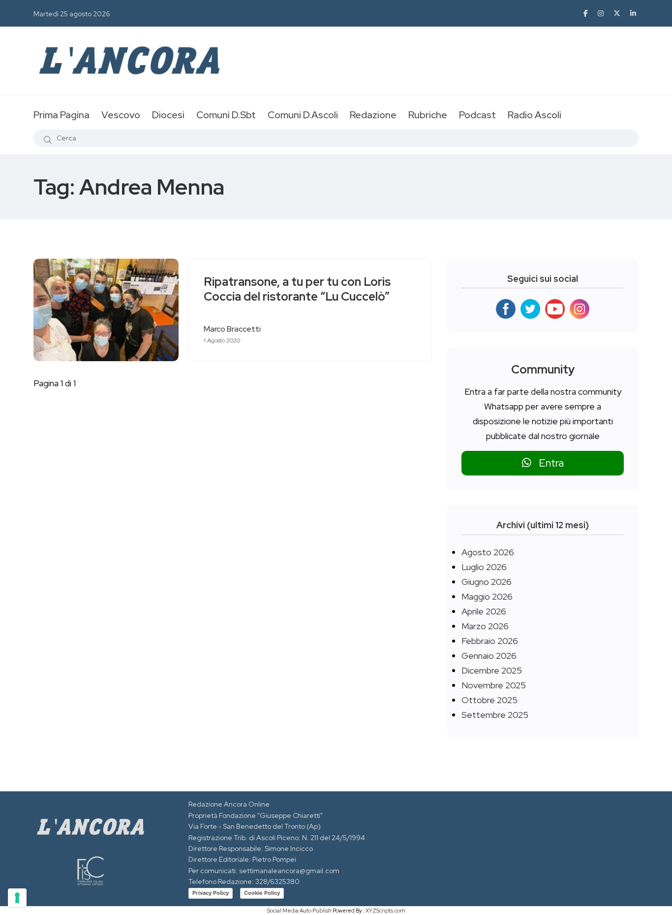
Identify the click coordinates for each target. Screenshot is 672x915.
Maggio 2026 (487, 596)
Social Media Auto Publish (299, 910)
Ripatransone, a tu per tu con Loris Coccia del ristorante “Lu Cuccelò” (297, 289)
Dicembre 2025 (491, 670)
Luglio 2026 (484, 567)
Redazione (373, 114)
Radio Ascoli (534, 114)
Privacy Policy (210, 892)
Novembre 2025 (493, 685)
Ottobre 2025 (489, 700)
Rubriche (427, 114)
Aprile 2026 (483, 611)
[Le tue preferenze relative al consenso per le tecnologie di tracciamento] (17, 897)
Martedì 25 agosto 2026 (71, 13)
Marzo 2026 (485, 626)
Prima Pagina (61, 114)
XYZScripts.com (385, 910)
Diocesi (168, 114)
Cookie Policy (262, 892)
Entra (547, 463)
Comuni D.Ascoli (303, 114)
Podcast (477, 114)
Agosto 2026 (487, 552)
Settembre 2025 (494, 714)
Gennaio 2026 (489, 655)
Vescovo (120, 114)
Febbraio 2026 (489, 640)
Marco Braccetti (232, 329)
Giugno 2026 (486, 581)
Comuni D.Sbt (226, 114)
